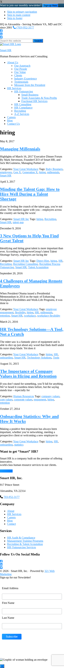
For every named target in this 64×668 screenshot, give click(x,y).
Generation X (30, 172)
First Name (8, 602)
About (10, 510)
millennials (53, 172)
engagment (40, 399)
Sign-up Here (50, 5)
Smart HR (5, 50)
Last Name (8, 617)
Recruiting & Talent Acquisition (25, 544)
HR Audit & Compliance (21, 537)
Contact (11, 523)
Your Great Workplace (25, 169)
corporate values (23, 399)
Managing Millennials (20, 149)
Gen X (17, 172)
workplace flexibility (48, 315)
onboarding (6, 357)
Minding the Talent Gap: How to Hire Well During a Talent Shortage (30, 194)
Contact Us (6, 471)
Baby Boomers (54, 169)
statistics (18, 444)
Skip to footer (14, 18)
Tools (56, 357)
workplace (30, 315)
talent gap (18, 222)
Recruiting (50, 219)
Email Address (10, 588)
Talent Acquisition (38, 267)
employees (6, 172)
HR (60, 260)
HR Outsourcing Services (21, 547)
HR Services (14, 514)
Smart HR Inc (21, 219)
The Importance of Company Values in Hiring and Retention (28, 373)
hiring (42, 172)
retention (5, 315)
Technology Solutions (39, 357)
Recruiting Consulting (25, 264)
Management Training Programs (25, 540)
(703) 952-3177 (25, 27)
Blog (10, 520)
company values (50, 396)
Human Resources (23, 396)
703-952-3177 (12, 496)
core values (6, 399)
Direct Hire (42, 260)
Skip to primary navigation (22, 11)
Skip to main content (18, 14)
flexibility (20, 312)
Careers (11, 517)
